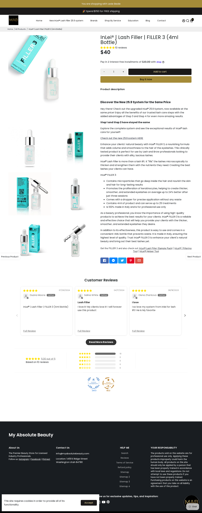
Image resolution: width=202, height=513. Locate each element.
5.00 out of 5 (48, 359)
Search (124, 453)
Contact (161, 20)
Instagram (24, 459)
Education (133, 20)
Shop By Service (113, 20)
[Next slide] (185, 315)
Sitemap (125, 472)
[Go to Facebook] (104, 260)
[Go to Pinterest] (130, 260)
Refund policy (124, 467)
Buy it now (146, 79)
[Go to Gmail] (139, 260)
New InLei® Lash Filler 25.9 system (66, 20)
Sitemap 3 (125, 481)
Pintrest (46, 459)
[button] (107, 47)
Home (39, 20)
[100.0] (94, 383)
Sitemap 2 (125, 477)
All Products (20, 29)
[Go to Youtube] (103, 502)
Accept (88, 502)
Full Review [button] (29, 331)
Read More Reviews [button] (101, 342)
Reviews (125, 458)
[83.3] (108, 383)
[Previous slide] (17, 315)
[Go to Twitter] (122, 260)
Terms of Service (124, 462)
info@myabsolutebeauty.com (72, 453)
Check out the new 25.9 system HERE (121, 138)
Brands (94, 20)
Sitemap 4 (124, 486)
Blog (148, 20)
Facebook (36, 459)
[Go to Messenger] (113, 260)
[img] (30, 290)
